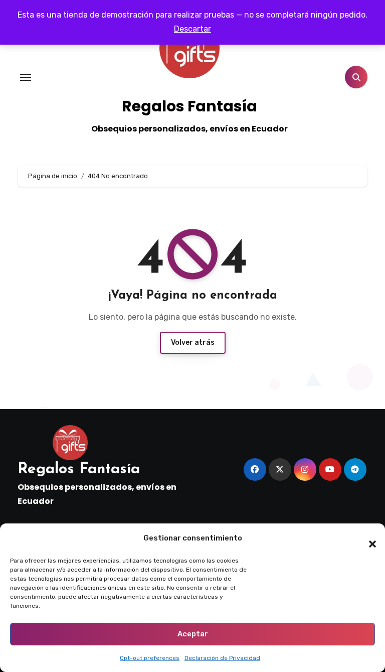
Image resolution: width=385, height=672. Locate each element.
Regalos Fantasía (189, 106)
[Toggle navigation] (26, 77)
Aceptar (192, 633)
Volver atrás (193, 342)
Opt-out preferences (149, 657)
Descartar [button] (192, 29)
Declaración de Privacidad (222, 657)
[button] (367, 538)
